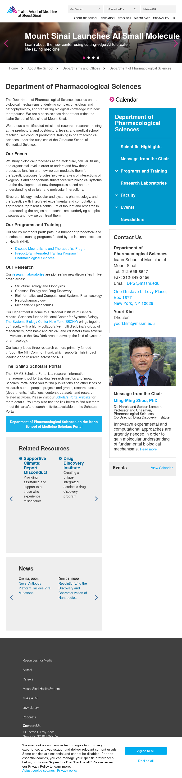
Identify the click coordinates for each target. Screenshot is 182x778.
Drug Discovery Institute (74, 463)
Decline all (146, 761)
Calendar (127, 99)
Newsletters (133, 219)
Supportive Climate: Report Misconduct (35, 465)
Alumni (27, 670)
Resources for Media (37, 660)
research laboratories (28, 274)
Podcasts (29, 717)
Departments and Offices (81, 68)
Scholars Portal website (73, 397)
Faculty (128, 195)
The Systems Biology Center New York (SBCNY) (42, 321)
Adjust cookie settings (38, 770)
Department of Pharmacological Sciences (140, 68)
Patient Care (142, 18)
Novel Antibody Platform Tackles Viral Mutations (35, 588)
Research (124, 18)
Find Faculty (161, 18)
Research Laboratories (144, 183)
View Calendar (162, 467)
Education (107, 18)
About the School (86, 18)
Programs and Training (144, 171)
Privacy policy (67, 770)
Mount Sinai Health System (41, 689)
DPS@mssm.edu (143, 283)
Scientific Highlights (141, 146)
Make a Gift (149, 9)
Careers (28, 679)
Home (13, 68)
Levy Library (31, 707)
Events (128, 207)
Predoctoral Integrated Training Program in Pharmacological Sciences (47, 255)
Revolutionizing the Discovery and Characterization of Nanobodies (73, 590)
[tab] (86, 18)
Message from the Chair (145, 158)
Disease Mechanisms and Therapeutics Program (51, 248)
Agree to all (145, 751)
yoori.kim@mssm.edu (134, 323)
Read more (148, 449)
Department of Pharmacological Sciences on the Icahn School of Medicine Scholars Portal (54, 424)
